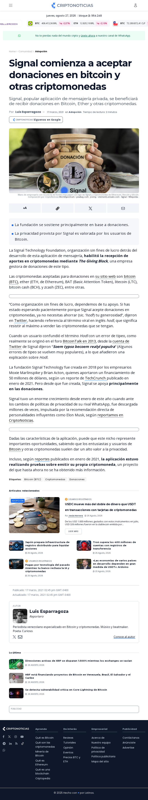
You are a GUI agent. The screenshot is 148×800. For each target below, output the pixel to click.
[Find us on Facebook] (3, 737)
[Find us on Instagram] (15, 737)
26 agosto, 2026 (94, 515)
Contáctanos (131, 738)
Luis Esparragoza (28, 112)
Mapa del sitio (100, 761)
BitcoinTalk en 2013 (79, 341)
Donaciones (77, 479)
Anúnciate (129, 742)
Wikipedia (133, 196)
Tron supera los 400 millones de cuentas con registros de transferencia (114, 545)
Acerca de (98, 738)
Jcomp (93, 196)
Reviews (68, 738)
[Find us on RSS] (16, 744)
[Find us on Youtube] (22, 737)
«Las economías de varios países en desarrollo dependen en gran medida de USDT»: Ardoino (114, 563)
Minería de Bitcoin (42, 753)
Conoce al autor (124, 637)
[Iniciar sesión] (135, 5)
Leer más (75, 531)
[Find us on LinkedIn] (10, 744)
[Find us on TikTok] (22, 744)
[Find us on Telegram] (4, 744)
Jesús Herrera (75, 515)
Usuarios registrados (79, 499)
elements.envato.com (108, 196)
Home (12, 51)
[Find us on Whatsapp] (4, 750)
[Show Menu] (10, 5)
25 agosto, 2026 (35, 553)
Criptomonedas (55, 479)
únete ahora (88, 35)
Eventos (68, 752)
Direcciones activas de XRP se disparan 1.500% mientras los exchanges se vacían (78, 660)
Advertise (128, 747)
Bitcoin (15, 449)
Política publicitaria (103, 756)
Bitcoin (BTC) (32, 479)
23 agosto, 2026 (102, 571)
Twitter (20, 320)
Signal (124, 196)
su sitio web (105, 276)
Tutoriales (69, 742)
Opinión (68, 747)
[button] (74, 208)
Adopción (41, 51)
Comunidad (25, 51)
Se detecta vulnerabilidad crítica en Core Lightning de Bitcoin (66, 689)
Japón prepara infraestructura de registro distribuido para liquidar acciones (47, 545)
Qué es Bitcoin (44, 738)
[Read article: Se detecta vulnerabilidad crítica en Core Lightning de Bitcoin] (16, 693)
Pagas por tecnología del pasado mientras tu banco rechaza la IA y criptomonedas (47, 568)
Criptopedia (42, 778)
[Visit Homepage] (72, 5)
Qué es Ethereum (41, 762)
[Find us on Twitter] (9, 737)
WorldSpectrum (67, 196)
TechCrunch (96, 378)
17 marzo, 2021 (55, 112)
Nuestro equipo (101, 742)
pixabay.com (82, 196)
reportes (42, 459)
